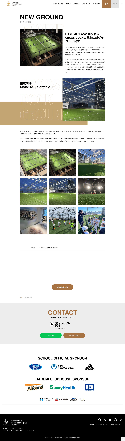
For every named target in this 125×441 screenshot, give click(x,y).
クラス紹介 (77, 4)
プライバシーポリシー (102, 424)
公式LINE (51, 335)
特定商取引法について (116, 424)
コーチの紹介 (96, 4)
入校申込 (106, 4)
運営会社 (92, 424)
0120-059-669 (62, 324)
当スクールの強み (58, 4)
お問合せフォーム (74, 335)
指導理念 (68, 4)
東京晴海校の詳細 (62, 287)
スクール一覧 (86, 4)
